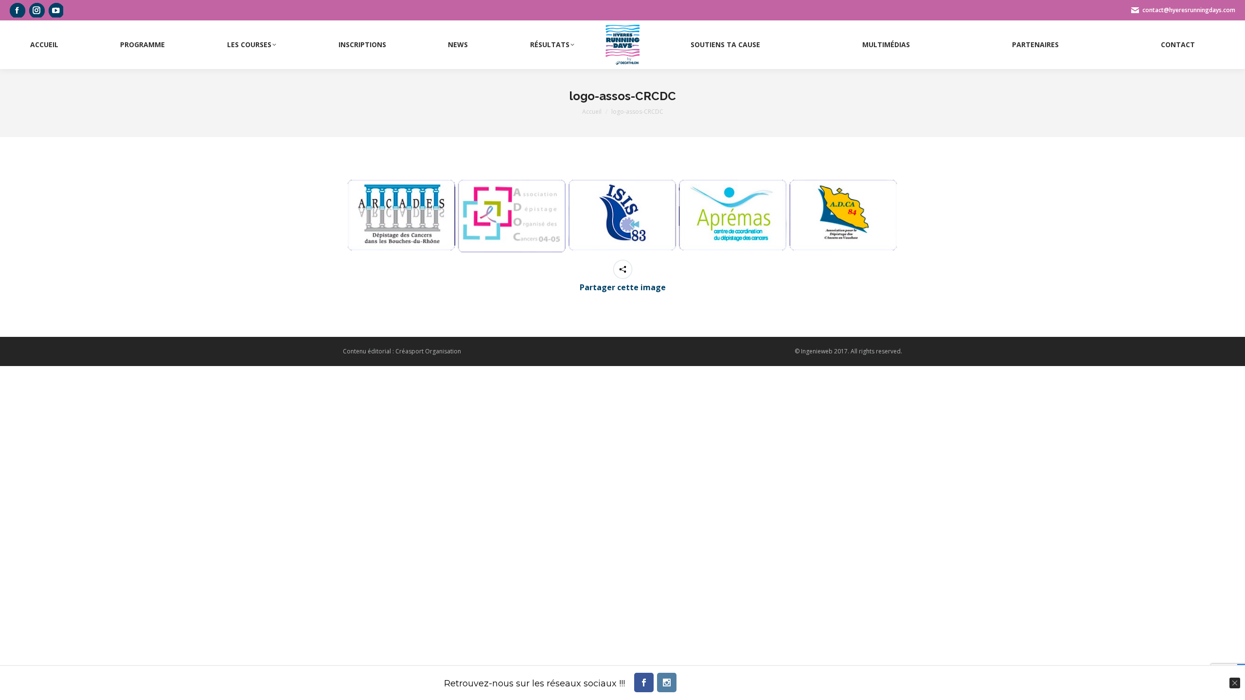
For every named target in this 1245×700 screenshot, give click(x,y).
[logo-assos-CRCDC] (622, 215)
